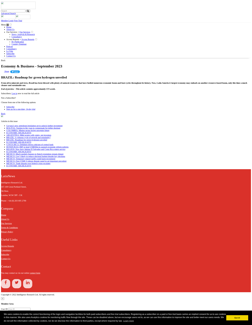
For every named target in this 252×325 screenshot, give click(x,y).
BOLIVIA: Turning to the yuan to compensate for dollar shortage (33, 128)
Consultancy (17, 37)
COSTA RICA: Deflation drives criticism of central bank (29, 144)
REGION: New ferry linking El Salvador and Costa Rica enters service (35, 149)
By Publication (18, 42)
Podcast (9, 46)
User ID (4, 309)
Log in (14, 93)
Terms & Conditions (9, 228)
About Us (10, 29)
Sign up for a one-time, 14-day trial (20, 109)
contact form (35, 273)
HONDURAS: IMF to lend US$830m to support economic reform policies (37, 147)
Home (8, 27)
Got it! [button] (237, 318)
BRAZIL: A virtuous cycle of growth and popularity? (28, 137)
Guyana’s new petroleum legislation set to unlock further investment (34, 126)
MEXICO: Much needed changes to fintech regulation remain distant (34, 154)
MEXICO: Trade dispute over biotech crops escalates (28, 163)
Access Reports (13, 39)
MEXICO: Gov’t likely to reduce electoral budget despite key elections (35, 156)
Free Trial (18, 21)
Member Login (7, 21)
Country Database (19, 44)
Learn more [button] (128, 321)
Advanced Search (8, 13)
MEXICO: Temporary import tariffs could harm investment (30, 159)
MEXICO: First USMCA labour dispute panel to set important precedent (36, 161)
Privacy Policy (7, 232)
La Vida (9, 51)
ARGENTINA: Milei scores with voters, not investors (28, 135)
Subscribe (10, 53)
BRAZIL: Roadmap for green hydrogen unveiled (26, 140)
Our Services (12, 32)
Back (3, 60)
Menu (3, 25)
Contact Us (11, 56)
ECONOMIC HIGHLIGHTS (18, 133)
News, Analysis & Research (23, 34)
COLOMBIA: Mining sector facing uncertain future (27, 130)
